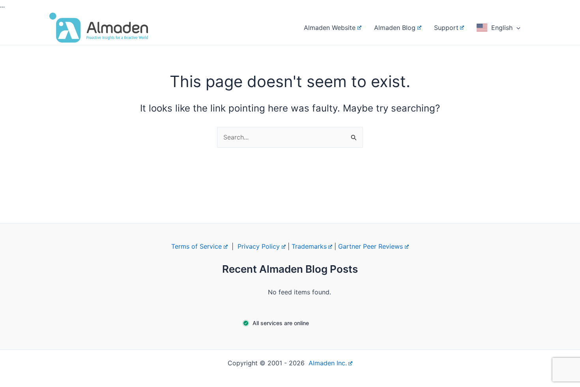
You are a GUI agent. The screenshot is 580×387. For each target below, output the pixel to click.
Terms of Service (196, 246)
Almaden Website (329, 28)
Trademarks (309, 246)
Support (446, 28)
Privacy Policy (259, 246)
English (502, 28)
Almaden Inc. (328, 363)
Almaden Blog (394, 28)
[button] (516, 27)
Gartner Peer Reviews (370, 246)
